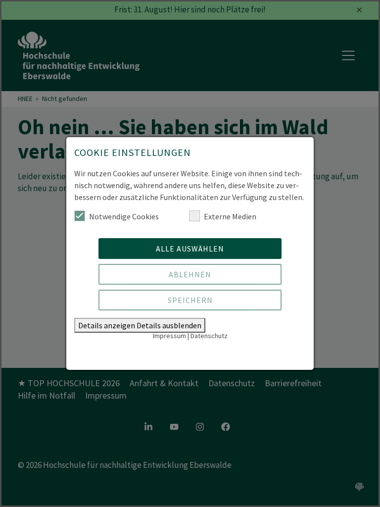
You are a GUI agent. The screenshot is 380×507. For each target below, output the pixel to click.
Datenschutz (209, 335)
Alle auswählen (190, 249)
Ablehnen (190, 274)
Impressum (169, 335)
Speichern (190, 300)
